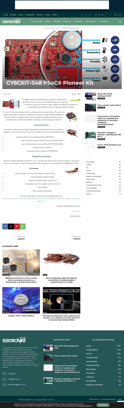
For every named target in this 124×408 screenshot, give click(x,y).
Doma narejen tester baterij (109, 105)
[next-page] (89, 154)
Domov (47, 28)
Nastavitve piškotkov (85, 406)
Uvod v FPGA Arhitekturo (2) (109, 145)
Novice (58, 28)
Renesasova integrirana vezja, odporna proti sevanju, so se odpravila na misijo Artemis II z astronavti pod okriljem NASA (61, 318)
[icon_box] (8, 374)
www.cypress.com (76, 211)
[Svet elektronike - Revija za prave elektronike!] (13, 21)
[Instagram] (85, 15)
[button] (120, 21)
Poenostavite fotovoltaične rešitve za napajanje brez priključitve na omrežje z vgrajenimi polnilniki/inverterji (108, 120)
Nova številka (6, 274)
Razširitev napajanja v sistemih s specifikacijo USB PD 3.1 (109, 135)
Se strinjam (102, 405)
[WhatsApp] (23, 226)
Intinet (52, 399)
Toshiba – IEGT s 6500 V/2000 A (21, 316)
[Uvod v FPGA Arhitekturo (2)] (90, 147)
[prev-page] (86, 154)
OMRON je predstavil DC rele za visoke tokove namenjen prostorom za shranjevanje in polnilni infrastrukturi (21, 280)
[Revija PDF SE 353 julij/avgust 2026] (90, 96)
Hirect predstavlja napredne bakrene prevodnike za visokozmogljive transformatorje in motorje (61, 280)
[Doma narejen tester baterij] (90, 108)
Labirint (21, 239)
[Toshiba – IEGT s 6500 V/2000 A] (21, 300)
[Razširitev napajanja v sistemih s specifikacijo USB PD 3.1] (90, 135)
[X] (11, 226)
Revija (52, 28)
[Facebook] (81, 15)
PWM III (76, 239)
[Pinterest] (17, 226)
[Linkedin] (90, 15)
